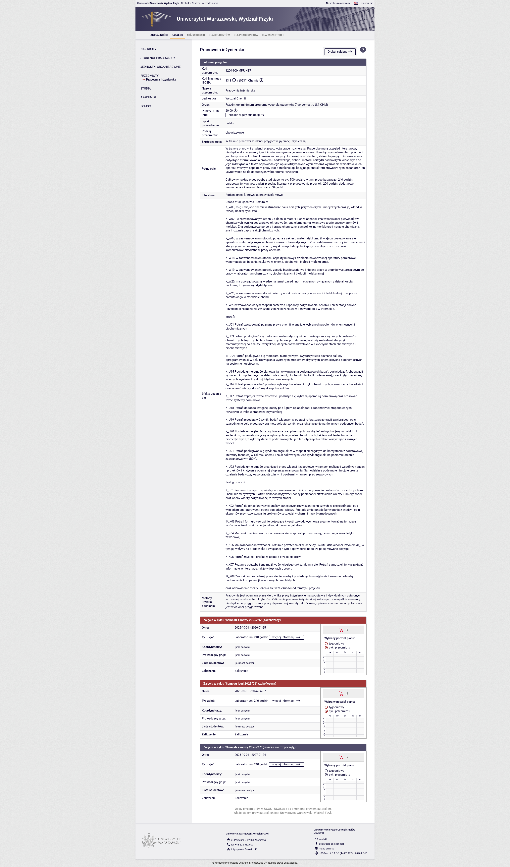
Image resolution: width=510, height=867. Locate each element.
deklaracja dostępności (331, 843)
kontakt (323, 839)
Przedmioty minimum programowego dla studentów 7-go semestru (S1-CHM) (277, 104)
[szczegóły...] (347, 630)
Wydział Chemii (236, 98)
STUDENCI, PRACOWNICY (157, 58)
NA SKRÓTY (148, 49)
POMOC (145, 106)
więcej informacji (283, 637)
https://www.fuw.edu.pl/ (244, 849)
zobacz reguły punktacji (244, 115)
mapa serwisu (326, 848)
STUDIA (145, 88)
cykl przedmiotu (339, 647)
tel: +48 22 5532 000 (242, 844)
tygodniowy (336, 643)
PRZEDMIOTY (149, 76)
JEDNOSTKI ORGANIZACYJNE (160, 67)
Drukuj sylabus (337, 51)
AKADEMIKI (148, 97)
